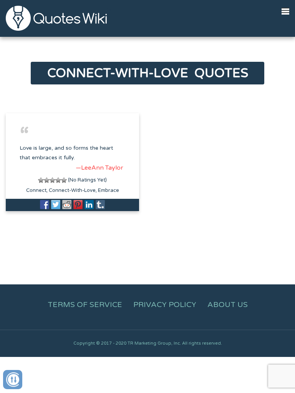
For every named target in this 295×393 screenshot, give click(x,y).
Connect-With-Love (72, 190)
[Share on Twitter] (55, 204)
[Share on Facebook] (44, 204)
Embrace (108, 190)
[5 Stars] (64, 180)
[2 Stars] (47, 180)
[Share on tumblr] (100, 204)
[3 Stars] (52, 180)
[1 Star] (41, 180)
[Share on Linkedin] (89, 204)
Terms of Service (85, 304)
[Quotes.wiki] (56, 18)
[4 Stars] (58, 180)
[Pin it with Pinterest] (78, 204)
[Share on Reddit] (66, 204)
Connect (36, 190)
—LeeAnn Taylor (99, 168)
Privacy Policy (164, 304)
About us (227, 304)
